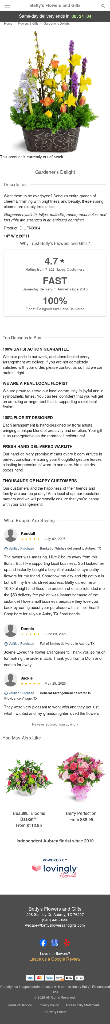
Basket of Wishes (53, 548)
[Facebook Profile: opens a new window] (43, 942)
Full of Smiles (50, 643)
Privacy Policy (48, 1005)
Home (8, 23)
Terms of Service (20, 1005)
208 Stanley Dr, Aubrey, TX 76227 (55, 914)
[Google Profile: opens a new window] (55, 942)
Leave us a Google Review (55, 959)
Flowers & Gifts (28, 23)
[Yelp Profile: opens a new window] (66, 942)
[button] (99, 1012)
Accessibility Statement (82, 1005)
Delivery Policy (55, 1011)
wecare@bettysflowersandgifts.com (55, 925)
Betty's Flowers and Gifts (55, 5)
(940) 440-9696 (55, 919)
